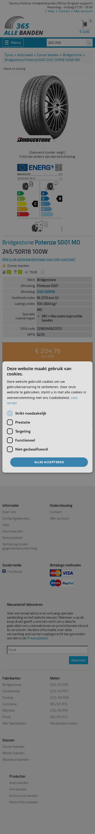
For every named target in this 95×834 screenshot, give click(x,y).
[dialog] (47, 417)
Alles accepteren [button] (49, 462)
